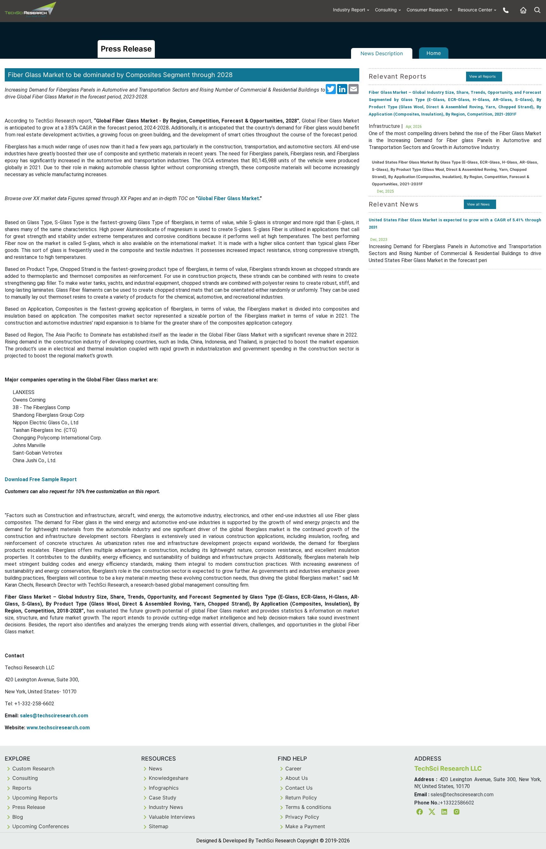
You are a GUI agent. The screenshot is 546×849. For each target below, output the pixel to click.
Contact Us (298, 788)
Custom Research (33, 768)
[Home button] (521, 10)
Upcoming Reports (35, 797)
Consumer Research (427, 9)
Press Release (28, 807)
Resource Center (475, 9)
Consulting (386, 9)
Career (293, 768)
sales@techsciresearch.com (54, 716)
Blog (17, 817)
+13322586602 (457, 803)
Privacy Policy (302, 817)
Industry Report (349, 9)
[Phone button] (504, 10)
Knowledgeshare (168, 778)
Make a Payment (305, 826)
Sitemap (158, 826)
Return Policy (301, 797)
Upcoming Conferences (40, 826)
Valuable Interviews (172, 817)
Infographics (164, 788)
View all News (478, 204)
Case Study (162, 797)
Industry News (166, 807)
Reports (21, 788)
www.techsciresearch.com (58, 728)
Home (434, 53)
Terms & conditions (308, 807)
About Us (296, 778)
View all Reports (482, 76)
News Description (382, 53)
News (155, 768)
